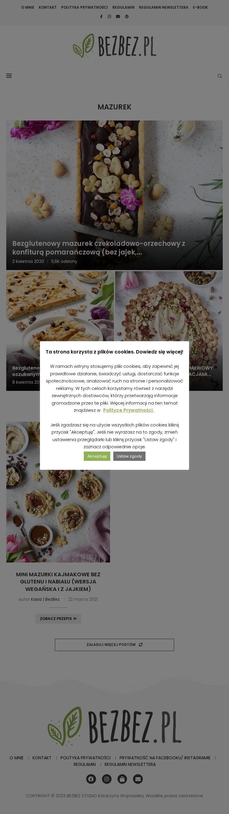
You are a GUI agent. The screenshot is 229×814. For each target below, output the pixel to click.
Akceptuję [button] (97, 456)
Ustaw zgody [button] (129, 456)
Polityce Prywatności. (128, 410)
